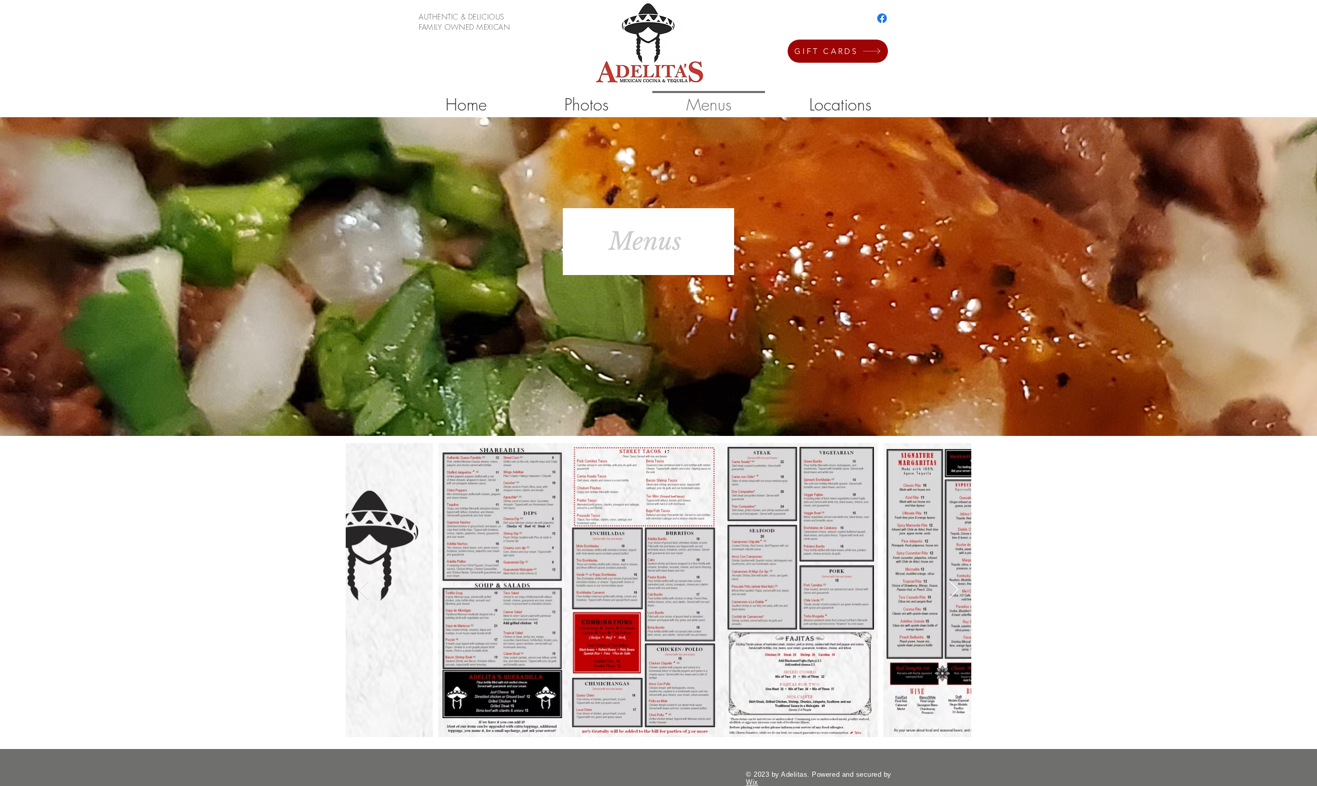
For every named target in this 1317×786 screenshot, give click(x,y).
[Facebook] (882, 18)
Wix (752, 782)
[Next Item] (953, 590)
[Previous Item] (363, 590)
